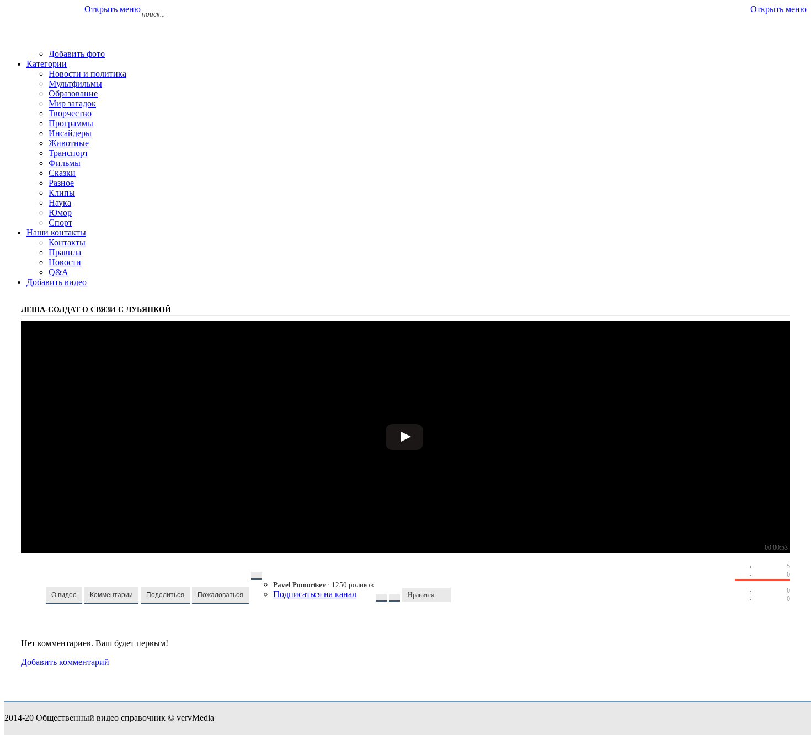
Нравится (421, 595)
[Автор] (256, 576)
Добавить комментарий (65, 662)
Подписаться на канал (314, 594)
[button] (64, 595)
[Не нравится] (445, 595)
